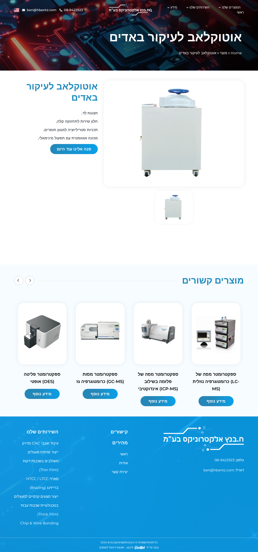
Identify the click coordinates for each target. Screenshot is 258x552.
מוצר (223, 53)
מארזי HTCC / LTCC (42, 479)
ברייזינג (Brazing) (44, 487)
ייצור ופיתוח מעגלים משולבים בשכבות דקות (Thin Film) (40, 461)
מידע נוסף (42, 393)
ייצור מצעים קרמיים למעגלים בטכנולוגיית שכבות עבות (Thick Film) (36, 505)
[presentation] (18, 280)
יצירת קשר (120, 472)
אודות (123, 463)
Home (236, 53)
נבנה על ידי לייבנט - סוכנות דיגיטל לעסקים (129, 547)
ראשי (240, 12)
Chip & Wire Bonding (39, 523)
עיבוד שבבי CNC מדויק (40, 443)
